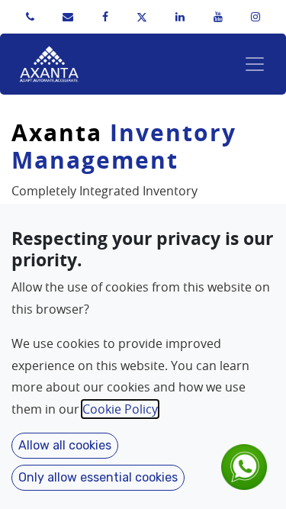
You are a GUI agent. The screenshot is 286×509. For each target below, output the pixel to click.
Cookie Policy (120, 409)
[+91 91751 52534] (30, 16)
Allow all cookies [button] (64, 445)
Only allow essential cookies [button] (98, 477)
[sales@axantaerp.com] (67, 16)
